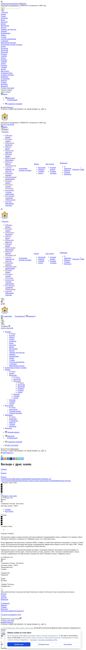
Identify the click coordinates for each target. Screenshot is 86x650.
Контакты (4, 609)
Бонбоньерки (18, 481)
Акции (3, 596)
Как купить (13, 409)
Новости (4, 605)
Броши (26, 479)
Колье (15, 479)
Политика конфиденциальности (12, 611)
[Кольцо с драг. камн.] (9, 496)
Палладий (17, 379)
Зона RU (4, 597)
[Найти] (2, 10)
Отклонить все (43, 644)
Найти (3, 634)
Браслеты (20, 479)
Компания (12, 419)
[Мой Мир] (8, 458)
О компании (5, 603)
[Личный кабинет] (2, 302)
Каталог (12, 335)
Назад (13, 333)
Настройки (68, 644)
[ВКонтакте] (2, 458)
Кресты (39, 479)
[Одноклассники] (5, 458)
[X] (11, 458)
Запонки (10, 481)
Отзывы (8, 509)
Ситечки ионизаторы (40, 481)
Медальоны (33, 479)
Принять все (18, 644)
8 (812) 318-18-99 (8, 88)
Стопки (30, 481)
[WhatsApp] (17, 458)
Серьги (3, 479)
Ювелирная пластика (63, 481)
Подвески (9, 479)
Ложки (25, 481)
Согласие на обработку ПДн (11, 615)
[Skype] (19, 458)
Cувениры (52, 481)
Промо (11, 373)
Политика (33, 640)
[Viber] (14, 458)
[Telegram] (22, 458)
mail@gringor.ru (7, 107)
